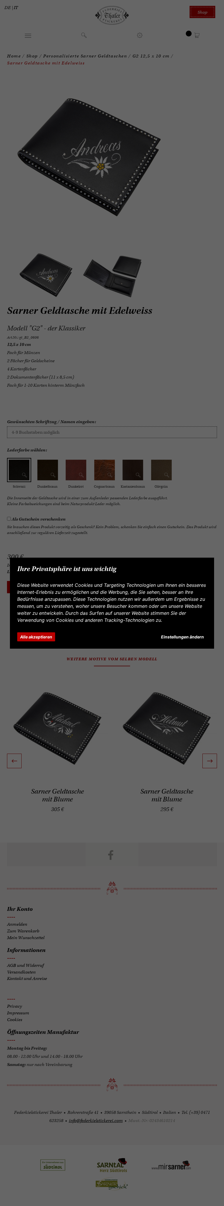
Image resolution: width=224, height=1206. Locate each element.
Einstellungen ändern (182, 636)
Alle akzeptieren (36, 636)
